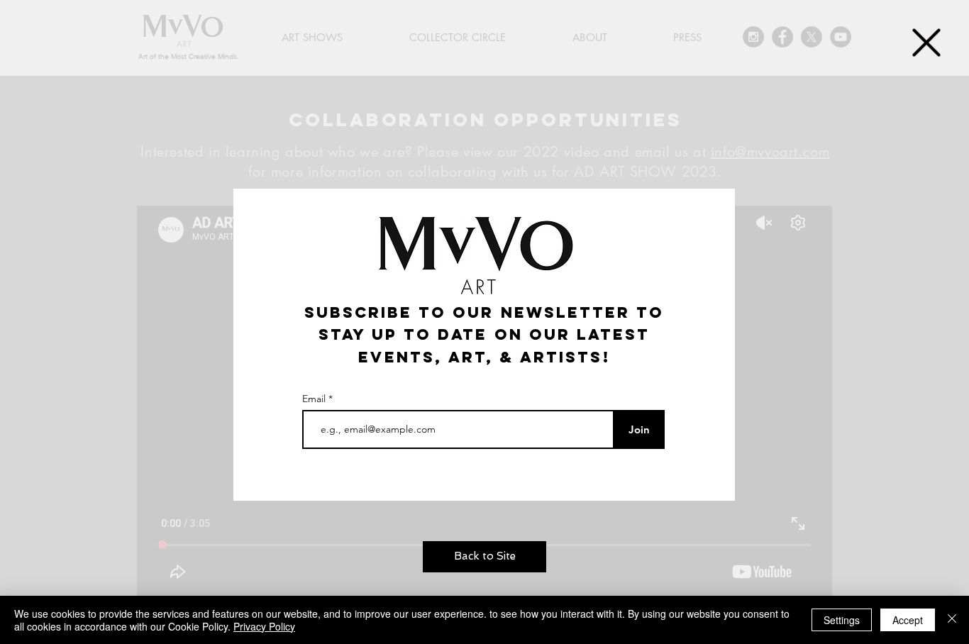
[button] (926, 42)
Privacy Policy (264, 626)
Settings (842, 620)
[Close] (951, 620)
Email (315, 399)
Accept (907, 620)
